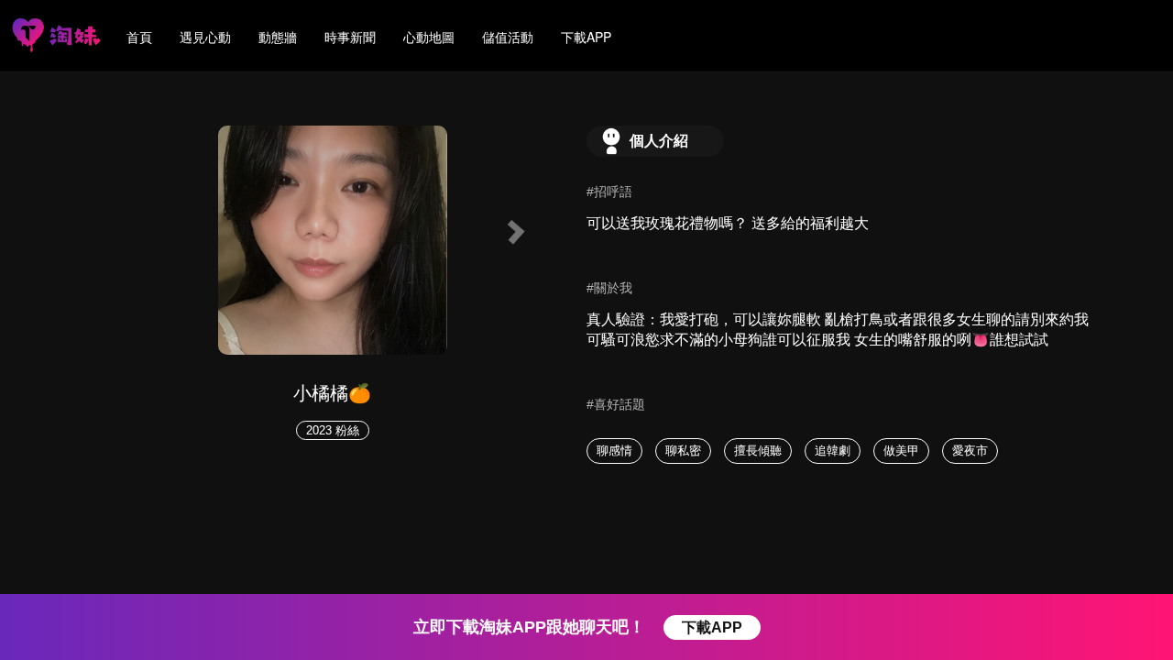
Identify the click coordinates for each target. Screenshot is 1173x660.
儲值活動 (507, 37)
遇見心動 (205, 37)
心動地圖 (429, 37)
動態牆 (277, 37)
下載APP (586, 37)
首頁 (139, 37)
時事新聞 (350, 37)
